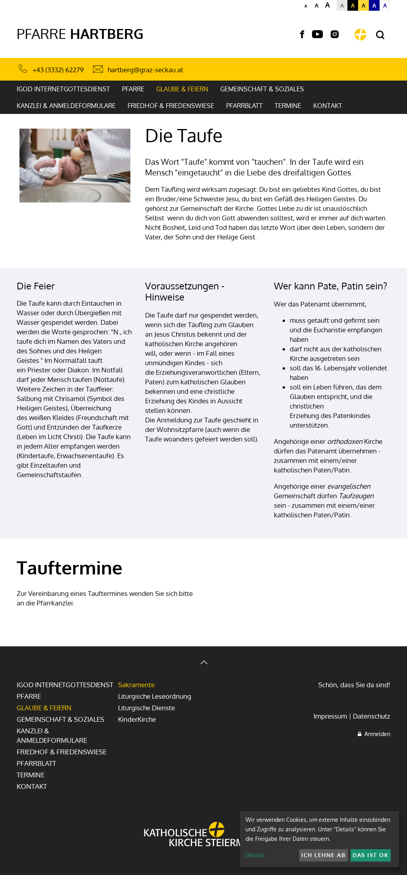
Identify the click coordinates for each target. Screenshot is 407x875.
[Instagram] (335, 34)
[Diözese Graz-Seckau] (203, 835)
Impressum (330, 716)
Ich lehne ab (323, 855)
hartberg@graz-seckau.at (145, 70)
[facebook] (302, 34)
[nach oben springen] (203, 663)
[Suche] (380, 35)
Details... (256, 855)
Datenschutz (371, 716)
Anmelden (375, 733)
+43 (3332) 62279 (58, 70)
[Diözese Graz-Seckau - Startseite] (360, 34)
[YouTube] (317, 34)
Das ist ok (370, 855)
